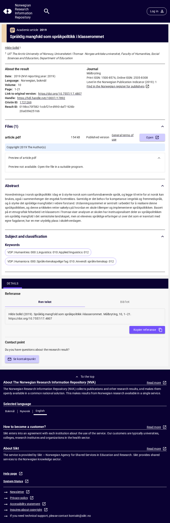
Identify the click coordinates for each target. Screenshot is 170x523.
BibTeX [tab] (125, 302)
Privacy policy (19, 498)
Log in (154, 11)
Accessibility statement (25, 504)
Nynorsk (25, 411)
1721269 (26, 102)
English (40, 410)
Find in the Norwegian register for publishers (115, 86)
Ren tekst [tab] (45, 302)
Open (149, 137)
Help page (10, 473)
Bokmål (10, 411)
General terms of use (123, 137)
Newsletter (17, 492)
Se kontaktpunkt (24, 359)
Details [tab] (12, 283)
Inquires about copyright (26, 509)
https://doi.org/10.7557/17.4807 (60, 93)
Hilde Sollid (12, 47)
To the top (87, 376)
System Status (13, 481)
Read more (154, 382)
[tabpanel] (85, 316)
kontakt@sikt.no (80, 515)
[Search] (46, 11)
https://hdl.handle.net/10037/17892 (41, 98)
